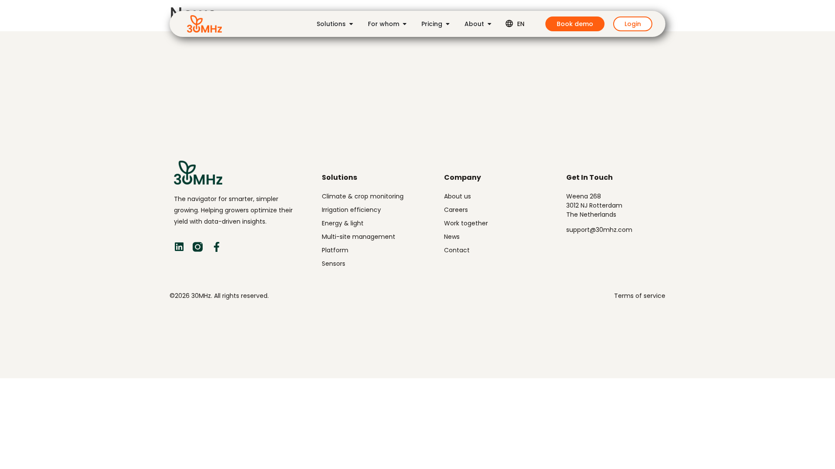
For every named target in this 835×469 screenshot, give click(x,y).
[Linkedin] (179, 247)
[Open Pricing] (447, 24)
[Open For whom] (404, 24)
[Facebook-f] (216, 247)
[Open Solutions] (351, 24)
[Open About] (489, 24)
